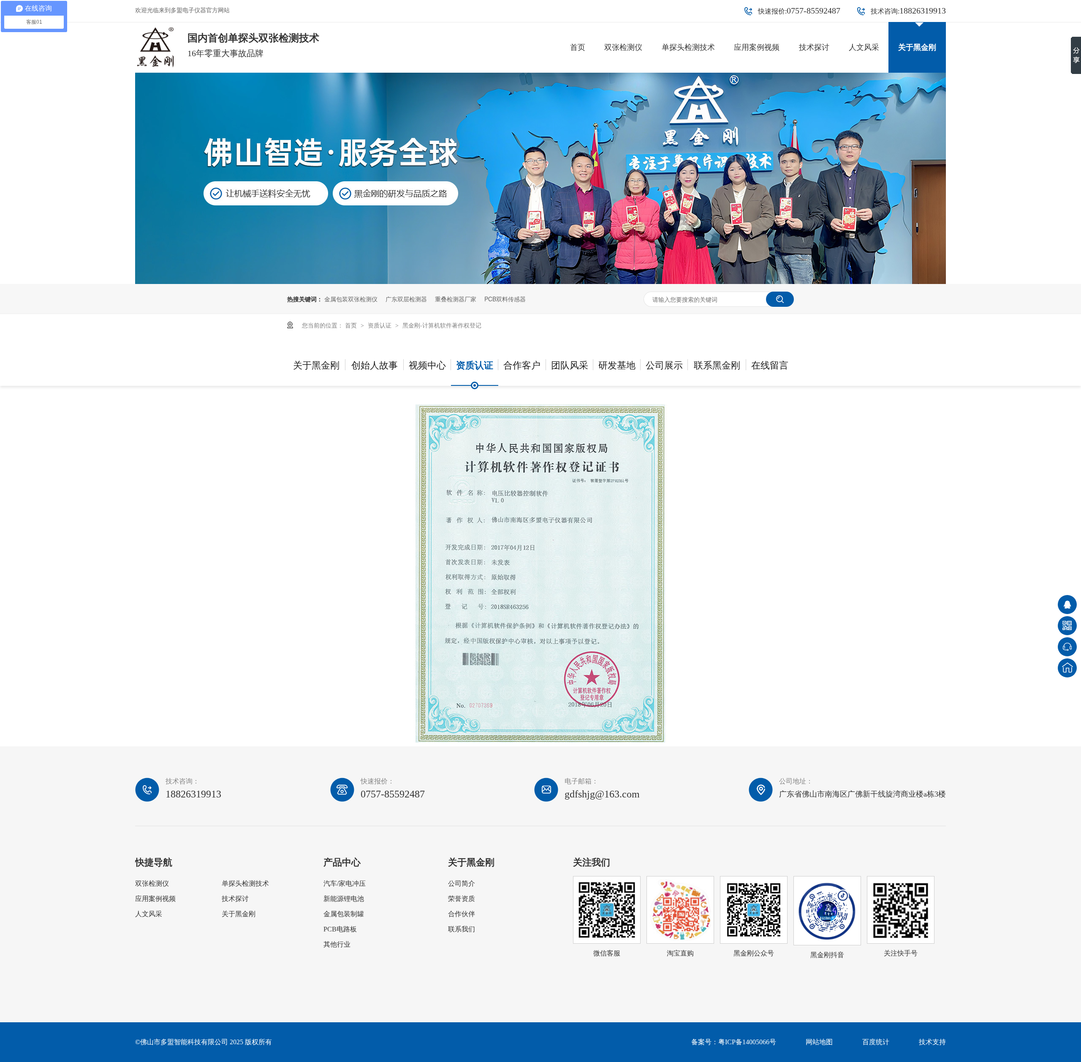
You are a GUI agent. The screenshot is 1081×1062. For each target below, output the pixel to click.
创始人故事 (374, 364)
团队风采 (569, 364)
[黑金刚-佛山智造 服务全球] (540, 281)
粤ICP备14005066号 (747, 1042)
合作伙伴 (461, 913)
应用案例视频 (757, 47)
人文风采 (864, 47)
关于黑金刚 (917, 47)
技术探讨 (814, 47)
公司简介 (461, 883)
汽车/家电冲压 (344, 883)
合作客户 (521, 364)
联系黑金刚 (717, 364)
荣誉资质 (461, 898)
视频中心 (427, 364)
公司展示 (664, 364)
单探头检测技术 (688, 47)
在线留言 (769, 364)
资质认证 (380, 325)
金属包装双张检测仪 (351, 299)
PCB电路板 (340, 929)
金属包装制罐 (343, 913)
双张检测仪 (623, 47)
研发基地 (617, 364)
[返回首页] (1067, 667)
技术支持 (932, 1042)
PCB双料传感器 (505, 299)
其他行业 (336, 944)
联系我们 (461, 929)
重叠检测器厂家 (455, 299)
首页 (577, 47)
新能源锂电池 (343, 898)
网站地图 (819, 1042)
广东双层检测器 (406, 299)
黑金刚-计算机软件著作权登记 (441, 325)
